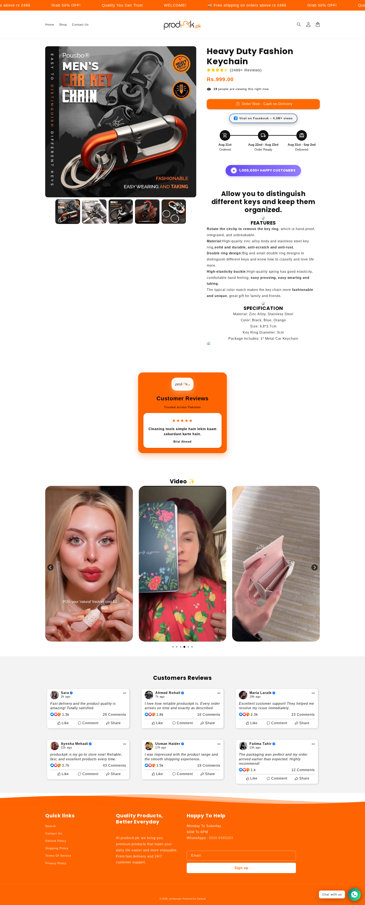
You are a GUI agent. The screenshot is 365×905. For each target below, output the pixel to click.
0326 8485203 (221, 838)
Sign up (241, 868)
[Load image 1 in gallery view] (68, 211)
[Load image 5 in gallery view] (174, 211)
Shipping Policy (56, 848)
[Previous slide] (50, 567)
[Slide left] (49, 211)
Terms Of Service (58, 855)
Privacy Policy (55, 863)
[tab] (173, 647)
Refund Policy (55, 840)
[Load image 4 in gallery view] (147, 211)
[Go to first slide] (314, 567)
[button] (299, 24)
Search (50, 826)
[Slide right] (191, 211)
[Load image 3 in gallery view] (121, 211)
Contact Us (53, 833)
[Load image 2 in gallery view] (94, 211)
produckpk (175, 898)
